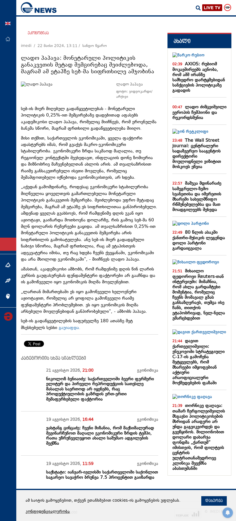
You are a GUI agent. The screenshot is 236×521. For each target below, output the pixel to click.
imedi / (29, 46)
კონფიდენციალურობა (48, 512)
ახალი (182, 41)
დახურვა (214, 501)
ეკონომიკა (38, 33)
